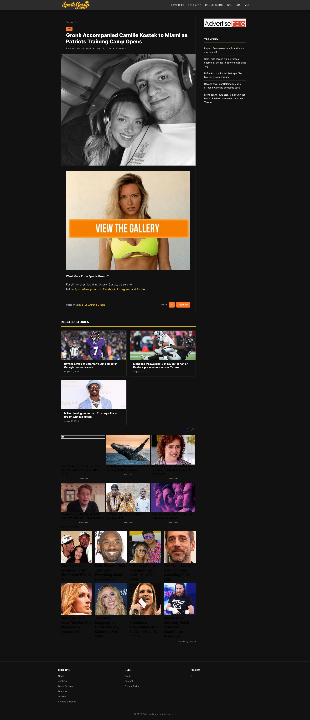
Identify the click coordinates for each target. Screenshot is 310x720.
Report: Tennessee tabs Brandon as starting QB (224, 50)
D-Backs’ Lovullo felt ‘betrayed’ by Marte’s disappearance (223, 75)
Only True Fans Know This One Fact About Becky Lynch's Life (76, 625)
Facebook (109, 289)
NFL (229, 5)
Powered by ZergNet (187, 642)
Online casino (214, 5)
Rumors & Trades (67, 701)
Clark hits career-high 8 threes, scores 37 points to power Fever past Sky (225, 63)
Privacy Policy (131, 686)
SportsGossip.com (86, 289)
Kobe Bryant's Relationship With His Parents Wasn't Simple (75, 572)
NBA (238, 5)
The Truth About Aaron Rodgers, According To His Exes (177, 572)
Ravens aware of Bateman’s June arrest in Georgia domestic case (90, 365)
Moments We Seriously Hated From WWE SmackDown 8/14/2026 (176, 627)
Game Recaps (65, 686)
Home (69, 22)
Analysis (62, 681)
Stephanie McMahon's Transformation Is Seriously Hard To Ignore (143, 627)
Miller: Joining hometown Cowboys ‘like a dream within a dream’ (90, 415)
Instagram (123, 289)
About (127, 676)
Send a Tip (194, 5)
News (61, 676)
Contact (128, 681)
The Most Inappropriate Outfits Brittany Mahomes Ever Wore (107, 627)
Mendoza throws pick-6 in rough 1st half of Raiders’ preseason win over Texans (160, 365)
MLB (246, 5)
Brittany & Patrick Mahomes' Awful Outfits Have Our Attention (143, 572)
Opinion (62, 696)
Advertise (177, 5)
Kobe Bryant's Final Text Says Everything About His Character (110, 572)
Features (62, 691)
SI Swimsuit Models (95, 305)
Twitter (141, 289)
